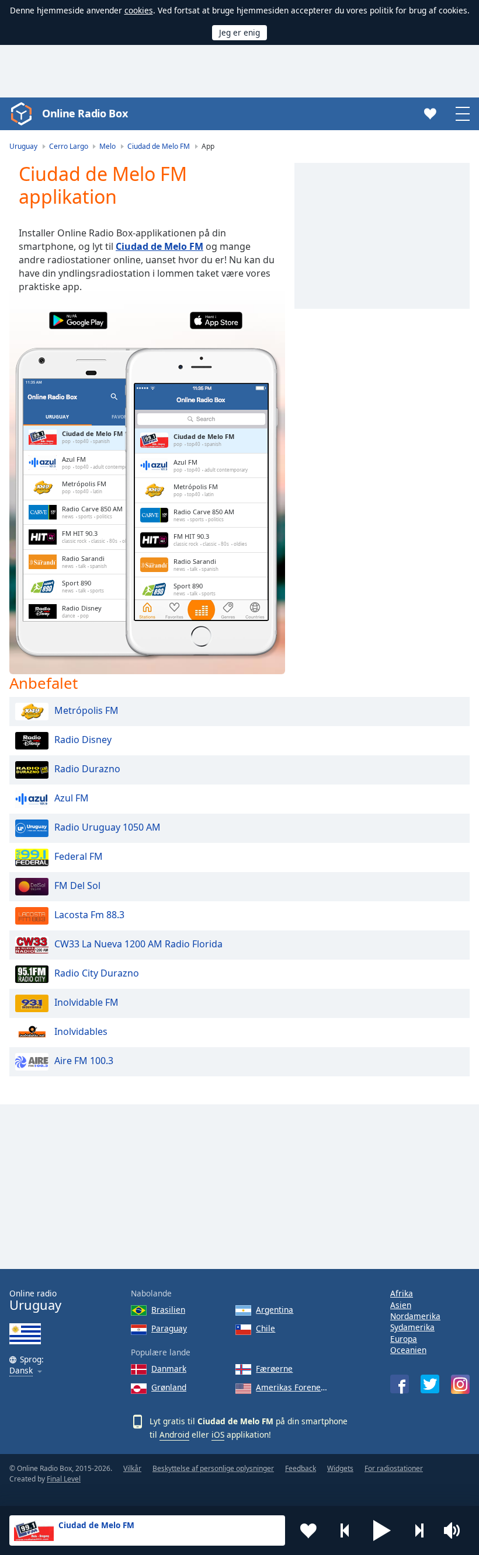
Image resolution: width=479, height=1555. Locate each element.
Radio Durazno (87, 768)
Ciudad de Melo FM (159, 246)
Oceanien (408, 1349)
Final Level (64, 1479)
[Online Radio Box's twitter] (430, 1384)
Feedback (300, 1468)
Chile (265, 1328)
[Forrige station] (345, 1530)
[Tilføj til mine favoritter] (308, 1530)
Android (174, 1434)
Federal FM (78, 856)
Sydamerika (412, 1327)
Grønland (168, 1387)
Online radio (35, 1300)
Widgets (340, 1468)
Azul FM (71, 798)
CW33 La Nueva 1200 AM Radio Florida (138, 943)
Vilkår (132, 1468)
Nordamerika (415, 1316)
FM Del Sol (77, 885)
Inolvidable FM (86, 1002)
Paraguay (169, 1328)
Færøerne (274, 1368)
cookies (138, 10)
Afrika (401, 1293)
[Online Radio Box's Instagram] (460, 1384)
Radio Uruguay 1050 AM (107, 827)
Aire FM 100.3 (83, 1060)
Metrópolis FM (86, 710)
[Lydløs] (455, 1530)
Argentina (274, 1309)
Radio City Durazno (96, 973)
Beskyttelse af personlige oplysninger (213, 1468)
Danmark (168, 1368)
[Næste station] (419, 1530)
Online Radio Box (84, 113)
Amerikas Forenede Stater (293, 1387)
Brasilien (168, 1309)
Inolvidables (80, 1031)
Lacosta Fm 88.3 (89, 914)
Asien (400, 1304)
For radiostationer (394, 1468)
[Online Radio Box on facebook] (399, 1384)
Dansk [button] (21, 1371)
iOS (217, 1434)
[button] (382, 1530)
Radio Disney (83, 739)
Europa (403, 1338)
